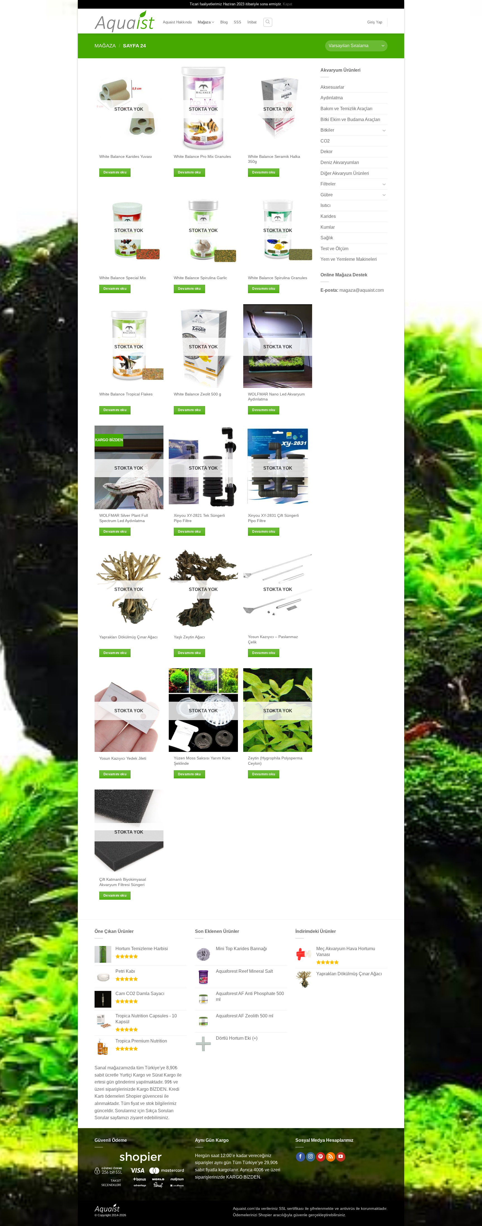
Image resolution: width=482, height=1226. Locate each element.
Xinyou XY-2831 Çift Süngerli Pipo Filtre (273, 518)
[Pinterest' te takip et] (320, 1157)
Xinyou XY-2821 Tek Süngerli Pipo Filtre (199, 518)
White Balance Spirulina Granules (277, 278)
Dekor (326, 151)
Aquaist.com (244, 1208)
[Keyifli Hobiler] (125, 21)
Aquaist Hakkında (177, 22)
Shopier (265, 1215)
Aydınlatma (331, 97)
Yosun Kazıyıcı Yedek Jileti (122, 758)
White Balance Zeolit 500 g (197, 394)
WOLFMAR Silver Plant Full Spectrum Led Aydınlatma (123, 518)
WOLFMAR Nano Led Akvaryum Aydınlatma (276, 397)
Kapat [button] (287, 4)
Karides (328, 216)
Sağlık (326, 237)
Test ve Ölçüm (334, 248)
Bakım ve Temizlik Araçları (346, 108)
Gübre (326, 194)
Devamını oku (114, 172)
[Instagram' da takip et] (310, 1157)
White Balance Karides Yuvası (125, 156)
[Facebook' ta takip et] (300, 1157)
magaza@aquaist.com (361, 290)
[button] (374, 22)
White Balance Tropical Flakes (126, 394)
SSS (237, 22)
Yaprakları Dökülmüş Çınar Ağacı (128, 637)
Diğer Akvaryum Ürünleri (344, 173)
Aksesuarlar (332, 87)
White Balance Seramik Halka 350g (274, 159)
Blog (224, 22)
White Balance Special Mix (122, 278)
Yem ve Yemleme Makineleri (348, 259)
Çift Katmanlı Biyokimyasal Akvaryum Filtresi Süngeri (122, 882)
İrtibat (252, 22)
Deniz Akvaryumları (339, 162)
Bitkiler (327, 130)
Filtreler (328, 184)
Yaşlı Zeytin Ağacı (189, 637)
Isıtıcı (325, 205)
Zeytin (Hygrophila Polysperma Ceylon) (275, 761)
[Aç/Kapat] (384, 130)
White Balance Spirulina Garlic (200, 278)
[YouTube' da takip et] (340, 1157)
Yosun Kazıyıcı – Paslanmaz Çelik (273, 639)
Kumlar (327, 227)
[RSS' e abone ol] (330, 1157)
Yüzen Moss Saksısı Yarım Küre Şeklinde (202, 761)
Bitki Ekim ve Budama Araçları (350, 119)
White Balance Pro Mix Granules (202, 156)
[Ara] (267, 22)
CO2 (325, 141)
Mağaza (204, 22)
